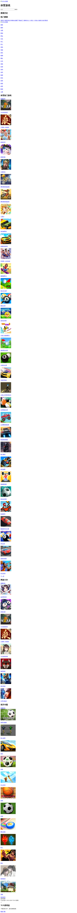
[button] (3, 911)
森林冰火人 (27, 20)
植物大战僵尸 (14, 20)
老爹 (6, 20)
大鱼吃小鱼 (41, 20)
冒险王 (2, 20)
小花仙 (36, 20)
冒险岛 (46, 20)
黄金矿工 (21, 20)
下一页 (2, 576)
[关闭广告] (1, 902)
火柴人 (32, 20)
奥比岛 (9, 20)
